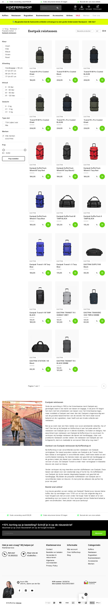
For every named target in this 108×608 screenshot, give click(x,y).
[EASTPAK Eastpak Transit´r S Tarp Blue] (67, 247)
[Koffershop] (19, 8)
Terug (6, 29)
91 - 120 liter (10, 96)
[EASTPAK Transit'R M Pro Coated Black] (67, 54)
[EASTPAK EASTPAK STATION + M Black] (40, 343)
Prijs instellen (13, 159)
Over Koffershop (73, 552)
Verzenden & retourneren (51, 556)
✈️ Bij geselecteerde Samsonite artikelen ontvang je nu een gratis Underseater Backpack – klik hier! (54, 22)
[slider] (4, 150)
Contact (49, 549)
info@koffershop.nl (33, 555)
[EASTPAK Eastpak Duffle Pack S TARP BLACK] (94, 199)
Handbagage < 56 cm (13, 68)
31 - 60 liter (9, 90)
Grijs (7, 49)
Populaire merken (8, 31)
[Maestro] (79, 603)
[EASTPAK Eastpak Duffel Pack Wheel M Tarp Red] (40, 151)
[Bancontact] (73, 603)
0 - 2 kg (8, 106)
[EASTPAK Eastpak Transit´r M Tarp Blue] (40, 247)
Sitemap (18, 603)
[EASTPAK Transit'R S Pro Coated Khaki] (40, 54)
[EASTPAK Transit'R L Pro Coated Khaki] (94, 103)
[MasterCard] (60, 603)
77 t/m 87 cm (10, 76)
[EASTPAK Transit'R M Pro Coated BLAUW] (94, 54)
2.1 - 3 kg (8, 109)
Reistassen (16, 15)
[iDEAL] (54, 603)
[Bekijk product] (48, 80)
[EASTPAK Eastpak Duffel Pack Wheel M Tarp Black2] (67, 151)
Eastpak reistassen (9, 33)
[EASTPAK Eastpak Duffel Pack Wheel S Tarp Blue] (40, 199)
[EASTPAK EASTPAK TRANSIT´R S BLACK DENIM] (67, 343)
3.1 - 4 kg (9, 112)
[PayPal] (98, 603)
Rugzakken (28, 15)
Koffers (5, 15)
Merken (86, 15)
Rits (6, 125)
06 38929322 (13, 555)
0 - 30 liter (9, 87)
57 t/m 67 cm (10, 71)
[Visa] (67, 603)
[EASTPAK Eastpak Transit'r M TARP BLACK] (40, 295)
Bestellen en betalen (54, 552)
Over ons (96, 15)
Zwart (7, 46)
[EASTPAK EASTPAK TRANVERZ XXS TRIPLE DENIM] (94, 295)
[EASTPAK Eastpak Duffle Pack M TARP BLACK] (67, 199)
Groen (7, 54)
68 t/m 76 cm (10, 74)
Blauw (7, 52)
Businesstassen (42, 15)
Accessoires (58, 15)
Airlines (69, 15)
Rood (7, 57)
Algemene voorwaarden (51, 561)
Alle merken (10, 136)
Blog (69, 555)
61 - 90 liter (9, 93)
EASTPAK (9, 139)
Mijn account (72, 549)
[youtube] (32, 590)
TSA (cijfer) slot (11, 122)
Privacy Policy (52, 566)
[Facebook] (19, 590)
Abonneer (99, 533)
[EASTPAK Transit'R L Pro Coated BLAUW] (67, 103)
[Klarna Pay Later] (92, 603)
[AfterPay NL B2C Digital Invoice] (48, 603)
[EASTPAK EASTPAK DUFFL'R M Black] (94, 247)
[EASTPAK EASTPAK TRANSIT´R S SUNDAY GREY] (67, 295)
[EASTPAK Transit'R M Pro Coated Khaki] (40, 103)
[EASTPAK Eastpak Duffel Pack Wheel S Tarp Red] (94, 151)
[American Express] (85, 603)
